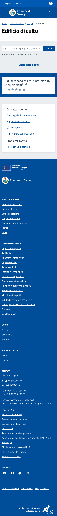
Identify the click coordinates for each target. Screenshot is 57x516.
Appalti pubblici (9, 262)
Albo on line (7, 428)
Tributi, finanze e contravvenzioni (18, 304)
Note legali (7, 442)
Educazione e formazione (14, 281)
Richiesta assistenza (12, 414)
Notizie (5, 339)
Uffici (4, 232)
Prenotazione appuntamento (16, 419)
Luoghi (5, 360)
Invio (49, 48)
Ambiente (6, 253)
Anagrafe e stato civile (13, 258)
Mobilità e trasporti (11, 295)
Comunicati (7, 334)
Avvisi (5, 330)
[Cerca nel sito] (49, 12)
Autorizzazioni (9, 267)
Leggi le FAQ (8, 410)
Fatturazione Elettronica (14, 452)
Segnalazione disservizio (14, 424)
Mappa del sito (42, 488)
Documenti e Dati (10, 209)
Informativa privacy (11, 456)
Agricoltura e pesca (11, 248)
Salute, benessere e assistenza (17, 300)
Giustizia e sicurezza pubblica (16, 286)
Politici (5, 227)
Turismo (6, 309)
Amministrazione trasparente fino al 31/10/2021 (26, 438)
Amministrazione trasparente (16, 433)
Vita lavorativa (9, 314)
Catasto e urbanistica (12, 272)
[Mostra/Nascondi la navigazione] (3, 12)
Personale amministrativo (14, 223)
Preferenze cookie (10, 488)
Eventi (5, 355)
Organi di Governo (11, 218)
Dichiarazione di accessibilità (16, 447)
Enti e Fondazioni (10, 213)
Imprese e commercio (12, 290)
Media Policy (27, 488)
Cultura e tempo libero (13, 276)
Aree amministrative (12, 204)
